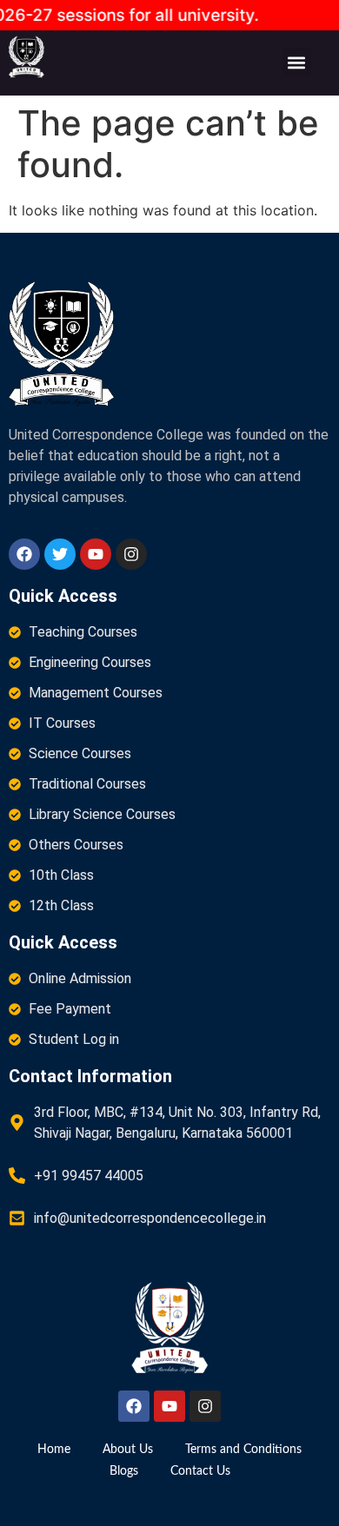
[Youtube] (95, 554)
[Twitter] (60, 554)
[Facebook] (24, 554)
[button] (296, 62)
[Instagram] (131, 554)
